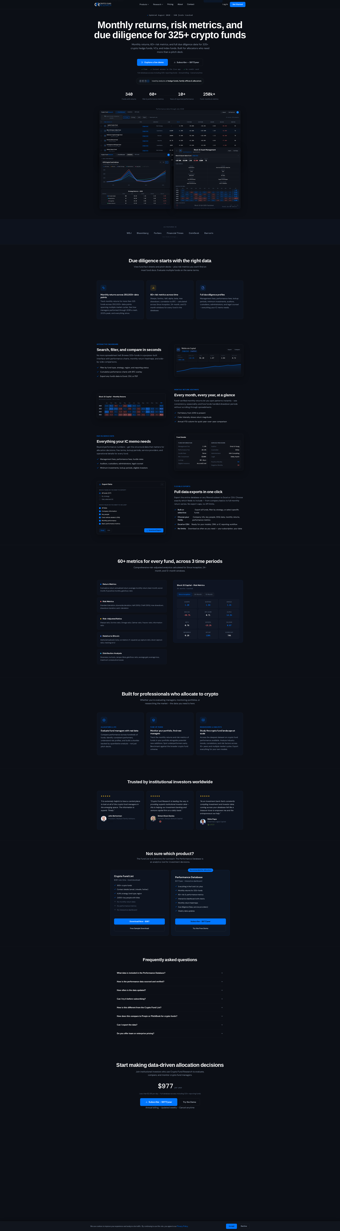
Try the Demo (189, 1102)
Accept (231, 1226)
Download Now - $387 (139, 921)
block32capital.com (187, 152)
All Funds (137, 112)
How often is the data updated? (131, 990)
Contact (190, 4)
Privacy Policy (182, 1226)
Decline (244, 1226)
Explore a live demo (154, 62)
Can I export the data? (127, 1024)
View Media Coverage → (170, 237)
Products (143, 4)
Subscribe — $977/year (188, 62)
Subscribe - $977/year (201, 921)
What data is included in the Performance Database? (141, 973)
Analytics (130, 112)
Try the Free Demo (200, 928)
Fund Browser (121, 112)
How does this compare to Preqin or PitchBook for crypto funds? (147, 1016)
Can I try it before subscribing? (131, 999)
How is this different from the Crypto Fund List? (139, 1007)
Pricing (170, 4)
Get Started (238, 4)
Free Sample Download (139, 928)
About (180, 4)
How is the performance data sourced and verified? (140, 981)
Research (157, 4)
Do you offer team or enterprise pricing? (135, 1033)
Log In (225, 4)
